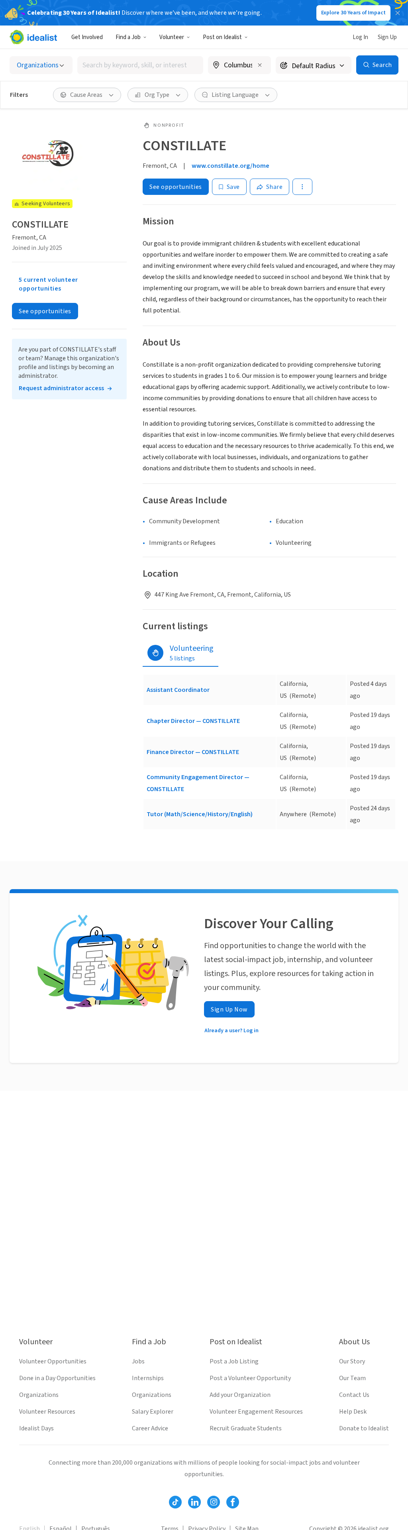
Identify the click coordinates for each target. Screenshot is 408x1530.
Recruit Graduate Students (246, 1428)
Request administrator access (61, 388)
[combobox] (140, 65)
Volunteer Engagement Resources (256, 1411)
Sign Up (387, 37)
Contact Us (354, 1395)
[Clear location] (260, 65)
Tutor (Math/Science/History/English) (200, 814)
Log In (360, 37)
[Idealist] (33, 37)
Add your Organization (240, 1395)
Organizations (39, 1395)
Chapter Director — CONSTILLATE (193, 721)
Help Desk (353, 1411)
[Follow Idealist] (175, 1502)
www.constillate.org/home (230, 166)
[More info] (239, 65)
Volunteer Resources (47, 1411)
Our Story (352, 1361)
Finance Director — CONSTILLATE (193, 752)
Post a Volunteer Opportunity (250, 1378)
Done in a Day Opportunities (57, 1378)
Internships (148, 1378)
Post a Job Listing (234, 1361)
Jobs (138, 1361)
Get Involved (87, 37)
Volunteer (171, 37)
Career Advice (150, 1428)
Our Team (352, 1378)
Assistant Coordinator (178, 689)
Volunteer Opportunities (52, 1361)
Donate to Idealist (364, 1428)
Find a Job (128, 37)
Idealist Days (36, 1428)
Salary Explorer (152, 1411)
